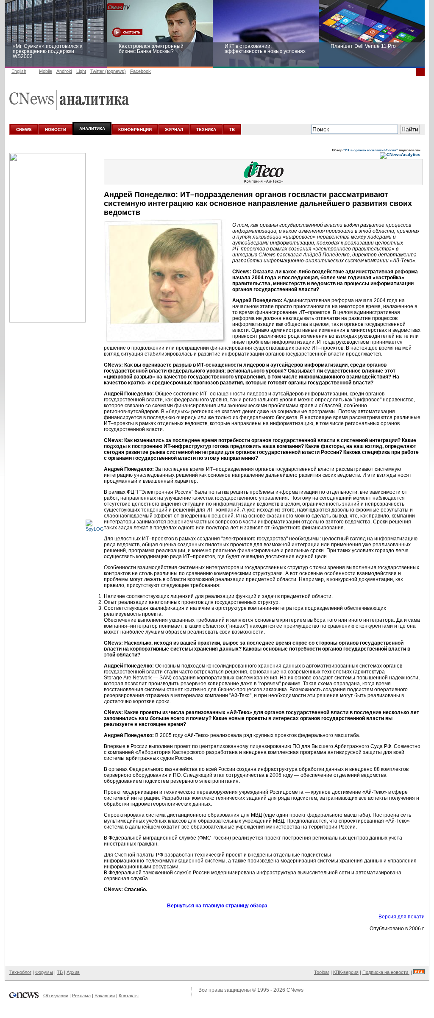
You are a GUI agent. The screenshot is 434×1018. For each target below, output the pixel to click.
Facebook (140, 71)
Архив (73, 972)
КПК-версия (346, 972)
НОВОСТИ (55, 129)
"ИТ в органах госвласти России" (370, 150)
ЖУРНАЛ (174, 129)
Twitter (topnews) (108, 71)
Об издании (55, 995)
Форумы (44, 972)
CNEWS (24, 129)
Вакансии (105, 995)
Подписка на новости (385, 972)
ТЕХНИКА (206, 129)
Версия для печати (401, 917)
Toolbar (321, 972)
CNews (295, 990)
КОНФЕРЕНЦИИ (135, 129)
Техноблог (20, 972)
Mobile (45, 71)
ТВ (232, 129)
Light (81, 71)
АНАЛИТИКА (92, 128)
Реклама (81, 995)
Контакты (129, 995)
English (18, 71)
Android (64, 71)
